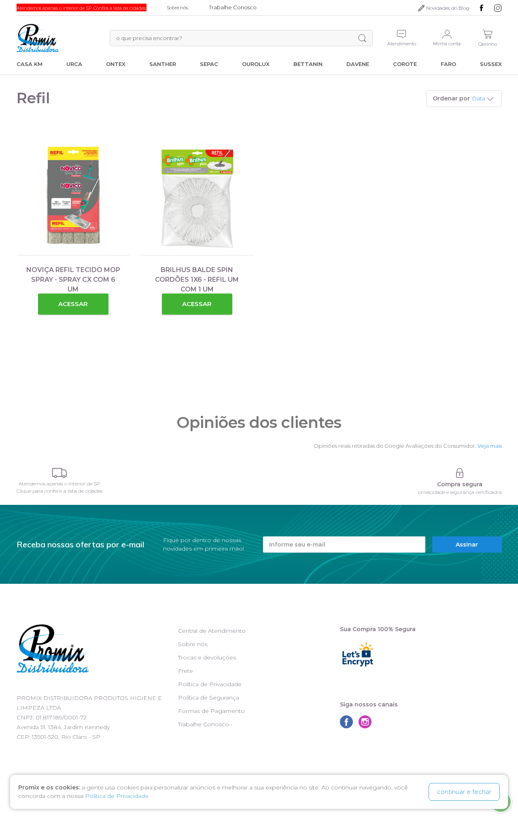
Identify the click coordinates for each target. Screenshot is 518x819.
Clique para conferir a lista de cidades (59, 491)
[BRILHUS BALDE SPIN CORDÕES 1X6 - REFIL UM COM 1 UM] (197, 199)
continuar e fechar (464, 792)
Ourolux (256, 64)
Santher (162, 64)
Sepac (209, 64)
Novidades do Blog (447, 8)
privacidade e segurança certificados (460, 492)
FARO (448, 64)
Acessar (73, 304)
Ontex (115, 64)
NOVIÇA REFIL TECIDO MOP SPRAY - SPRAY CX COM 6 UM (73, 279)
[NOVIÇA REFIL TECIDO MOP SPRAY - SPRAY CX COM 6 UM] (73, 199)
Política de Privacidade (210, 684)
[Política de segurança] (460, 473)
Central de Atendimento (212, 630)
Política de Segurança (208, 697)
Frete (185, 670)
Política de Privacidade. (117, 796)
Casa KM (29, 64)
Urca (74, 64)
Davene (357, 64)
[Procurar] (362, 38)
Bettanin (308, 64)
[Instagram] (498, 8)
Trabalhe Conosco (203, 724)
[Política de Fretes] (59, 473)
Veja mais (490, 445)
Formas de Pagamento (211, 711)
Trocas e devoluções (207, 657)
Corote (405, 64)
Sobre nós (193, 644)
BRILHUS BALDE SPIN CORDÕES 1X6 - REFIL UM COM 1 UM (197, 279)
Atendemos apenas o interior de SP (59, 484)
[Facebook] (482, 8)
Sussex (491, 64)
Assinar (467, 544)
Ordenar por (451, 98)
